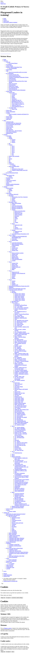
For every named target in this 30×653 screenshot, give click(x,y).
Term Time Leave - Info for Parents (14, 130)
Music (10, 162)
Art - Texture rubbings (19, 427)
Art (9, 157)
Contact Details (9, 65)
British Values (9, 116)
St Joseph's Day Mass (19, 480)
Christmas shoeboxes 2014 (20, 469)
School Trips (9, 128)
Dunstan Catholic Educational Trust (14, 67)
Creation (13, 521)
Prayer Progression (13, 557)
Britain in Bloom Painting (20, 403)
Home (4, 18)
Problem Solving (18, 396)
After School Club (10, 175)
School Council (9, 508)
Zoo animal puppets (19, 339)
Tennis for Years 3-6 (16, 105)
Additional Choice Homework (18, 273)
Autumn (13, 198)
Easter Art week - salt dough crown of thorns (21, 434)
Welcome (8, 62)
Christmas (14, 524)
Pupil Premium (12, 85)
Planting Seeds (18, 394)
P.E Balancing (18, 447)
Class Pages (8, 193)
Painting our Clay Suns (20, 393)
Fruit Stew (17, 446)
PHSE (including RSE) (14, 166)
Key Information (9, 73)
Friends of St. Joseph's (11, 180)
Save (13, 651)
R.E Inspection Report (14, 87)
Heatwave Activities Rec (17, 207)
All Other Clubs (12, 107)
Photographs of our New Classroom (20, 197)
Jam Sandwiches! (18, 410)
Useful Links (9, 118)
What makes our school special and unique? (15, 514)
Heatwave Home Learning (17, 253)
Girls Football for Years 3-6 (18, 106)
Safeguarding (9, 69)
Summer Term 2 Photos (20, 293)
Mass (16, 472)
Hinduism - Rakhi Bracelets (21, 317)
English (10, 138)
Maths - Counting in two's (20, 359)
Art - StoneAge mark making (21, 442)
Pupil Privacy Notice (13, 86)
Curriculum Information (17, 205)
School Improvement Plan (14, 76)
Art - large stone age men (20, 445)
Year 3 (13, 148)
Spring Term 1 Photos (19, 297)
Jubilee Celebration (13, 536)
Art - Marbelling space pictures (21, 320)
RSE (13, 167)
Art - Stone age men (19, 450)
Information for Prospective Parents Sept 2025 (19, 286)
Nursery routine (12, 511)
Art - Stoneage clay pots (20, 444)
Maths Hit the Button (16, 203)
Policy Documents (13, 83)
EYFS (10, 171)
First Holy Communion (11, 561)
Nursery (13, 291)
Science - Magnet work (20, 349)
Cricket (13, 95)
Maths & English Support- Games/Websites (17, 244)
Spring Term (14, 249)
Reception (11, 195)
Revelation (14, 526)
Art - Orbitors (18, 408)
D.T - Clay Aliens (18, 306)
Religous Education (16, 456)
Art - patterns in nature (19, 424)
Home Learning (9, 188)
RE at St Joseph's (13, 516)
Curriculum (8, 135)
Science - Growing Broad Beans (22, 314)
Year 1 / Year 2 (12, 235)
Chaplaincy (8, 543)
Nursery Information (10, 111)
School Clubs (9, 91)
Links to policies (9, 564)
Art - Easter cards (18, 325)
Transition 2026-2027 (13, 194)
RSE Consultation (13, 533)
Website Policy (6, 576)
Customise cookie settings (17, 597)
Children (5, 186)
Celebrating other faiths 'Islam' (15, 540)
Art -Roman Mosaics (19, 431)
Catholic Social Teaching (14, 535)
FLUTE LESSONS (19, 500)
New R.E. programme (19, 489)
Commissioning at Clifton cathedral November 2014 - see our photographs (21, 467)
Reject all (3, 597)
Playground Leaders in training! (10, 22)
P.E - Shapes (17, 441)
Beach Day (17, 387)
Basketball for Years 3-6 (17, 101)
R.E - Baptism (18, 347)
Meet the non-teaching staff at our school (18, 72)
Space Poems (17, 391)
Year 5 (13, 151)
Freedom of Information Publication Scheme (18, 77)
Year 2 (13, 147)
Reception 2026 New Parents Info (13, 123)
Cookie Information (7, 574)
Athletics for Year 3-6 (16, 100)
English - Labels (18, 345)
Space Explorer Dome (19, 412)
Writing (13, 141)
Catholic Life (6, 512)
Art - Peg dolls (18, 418)
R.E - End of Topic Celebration (21, 307)
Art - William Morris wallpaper (21, 422)
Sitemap (5, 573)
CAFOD (8, 568)
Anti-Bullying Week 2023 (17, 169)
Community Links (10, 567)
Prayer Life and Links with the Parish (14, 548)
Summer (13, 200)
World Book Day (18, 452)
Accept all (8, 597)
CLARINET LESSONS (20, 501)
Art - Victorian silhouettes (20, 421)
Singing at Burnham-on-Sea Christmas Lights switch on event (22, 504)
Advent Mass (17, 486)
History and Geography (14, 156)
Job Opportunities (13, 68)
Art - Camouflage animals (20, 331)
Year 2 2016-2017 (18, 384)
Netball (13, 97)
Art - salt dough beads (19, 437)
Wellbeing (11, 287)
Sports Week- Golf (19, 401)
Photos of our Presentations (21, 423)
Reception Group (18, 228)
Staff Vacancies (9, 129)
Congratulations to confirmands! (22, 475)
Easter (13, 529)
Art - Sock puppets (19, 415)
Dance (13, 96)
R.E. (16, 219)
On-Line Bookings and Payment (13, 124)
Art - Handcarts (18, 348)
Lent (13, 528)
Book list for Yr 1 (18, 212)
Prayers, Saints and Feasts (17, 522)
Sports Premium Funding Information (17, 90)
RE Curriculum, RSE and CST (13, 515)
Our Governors (9, 125)
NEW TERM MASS (19, 491)
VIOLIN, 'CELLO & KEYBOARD (19, 496)
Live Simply (11, 563)
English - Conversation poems (21, 372)
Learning (5, 134)
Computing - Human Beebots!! (21, 371)
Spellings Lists (15, 284)
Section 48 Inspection (11, 542)
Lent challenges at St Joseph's (21, 483)
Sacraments (14, 531)
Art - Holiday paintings (20, 380)
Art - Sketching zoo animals (21, 340)
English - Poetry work (19, 376)
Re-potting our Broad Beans (21, 305)
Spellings (17, 232)
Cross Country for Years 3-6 (18, 104)
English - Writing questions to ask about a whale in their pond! (22, 334)
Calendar (8, 179)
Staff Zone (8, 119)
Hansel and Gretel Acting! (20, 407)
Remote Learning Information (12, 184)
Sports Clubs (12, 92)
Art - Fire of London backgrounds (19, 378)
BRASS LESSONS (19, 498)
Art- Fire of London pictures (21, 370)
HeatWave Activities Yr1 (17, 208)
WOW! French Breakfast (20, 430)
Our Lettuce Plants (19, 386)
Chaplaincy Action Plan (14, 544)
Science (10, 144)
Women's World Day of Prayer (21, 482)
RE (9, 143)
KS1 (13, 153)
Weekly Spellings (18, 214)
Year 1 (13, 146)
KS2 (13, 155)
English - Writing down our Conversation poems (21, 368)
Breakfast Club (9, 177)
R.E (15, 438)
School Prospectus (13, 88)
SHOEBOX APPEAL (19, 488)
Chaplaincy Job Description (15, 545)
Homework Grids (18, 213)
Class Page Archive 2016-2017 (16, 289)
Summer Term (15, 250)
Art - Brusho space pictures (21, 321)
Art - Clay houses (18, 362)
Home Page (3, 3)
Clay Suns (17, 395)
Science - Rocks (18, 449)
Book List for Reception (20, 211)
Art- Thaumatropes (19, 419)
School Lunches (9, 127)
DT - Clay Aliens (18, 315)
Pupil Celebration (13, 559)
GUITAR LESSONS (19, 493)
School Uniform (9, 185)
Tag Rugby (14, 99)
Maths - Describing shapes (20, 342)
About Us (5, 60)
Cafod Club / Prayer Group (15, 550)
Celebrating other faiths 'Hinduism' (16, 538)
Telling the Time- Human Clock (22, 409)
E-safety (13, 204)
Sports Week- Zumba (19, 399)
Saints (10, 547)
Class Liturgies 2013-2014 (20, 484)
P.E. (15, 221)
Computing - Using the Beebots (21, 361)
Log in (2, 2)
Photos (10, 176)
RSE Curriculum (12, 534)
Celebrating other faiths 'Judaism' (16, 539)
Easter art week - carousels (20, 432)
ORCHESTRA (18, 502)
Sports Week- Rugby (19, 400)
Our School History (13, 63)
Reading (13, 139)
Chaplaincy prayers (13, 549)
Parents (5, 19)
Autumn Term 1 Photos (20, 300)
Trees (16, 319)
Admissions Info (9, 121)
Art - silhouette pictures (20, 413)
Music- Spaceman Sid (19, 404)
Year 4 (13, 149)
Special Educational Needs (12, 172)
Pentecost (14, 530)
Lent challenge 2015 (19, 460)
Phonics (13, 142)
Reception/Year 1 (15, 301)
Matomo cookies (7, 628)
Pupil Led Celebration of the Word (16, 556)
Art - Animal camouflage (20, 414)
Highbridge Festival (19, 494)
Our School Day (12, 79)
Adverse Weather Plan (14, 74)
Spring (13, 199)
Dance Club (14, 109)
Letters (7, 183)
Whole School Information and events (17, 288)
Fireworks (17, 440)
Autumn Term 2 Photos (20, 298)
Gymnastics (14, 93)
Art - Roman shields (19, 436)
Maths (10, 137)
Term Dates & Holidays (11, 132)
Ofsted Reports (12, 78)
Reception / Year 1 (13, 202)
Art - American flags (19, 324)
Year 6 (13, 152)
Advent (13, 525)
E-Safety (8, 113)
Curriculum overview (16, 520)
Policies (13, 519)
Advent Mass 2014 (19, 464)
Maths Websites (15, 258)
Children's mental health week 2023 (19, 170)
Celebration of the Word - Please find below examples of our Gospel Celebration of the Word (18, 553)
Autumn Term (15, 247)
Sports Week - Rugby (19, 316)
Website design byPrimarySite (10, 581)
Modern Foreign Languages (18, 506)
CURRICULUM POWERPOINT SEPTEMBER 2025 (19, 237)
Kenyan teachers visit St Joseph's (22, 479)
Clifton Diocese (9, 566)
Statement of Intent (16, 517)
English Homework (16, 267)
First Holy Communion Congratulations (20, 474)
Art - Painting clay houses (20, 358)
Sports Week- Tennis (19, 398)
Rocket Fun (17, 303)
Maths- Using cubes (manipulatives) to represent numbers (21, 365)
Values (7, 558)
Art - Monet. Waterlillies (20, 428)
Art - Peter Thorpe (19, 323)
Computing (11, 163)
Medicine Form (9, 133)
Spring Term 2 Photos (19, 296)
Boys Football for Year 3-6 (17, 102)
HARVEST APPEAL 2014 (21, 470)
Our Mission (9, 64)
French (10, 158)
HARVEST (17, 487)
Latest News (6, 21)
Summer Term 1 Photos (20, 295)
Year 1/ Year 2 (15, 302)
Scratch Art (17, 385)
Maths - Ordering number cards (21, 353)
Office (4, 120)
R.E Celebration (18, 335)
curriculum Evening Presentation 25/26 (20, 233)
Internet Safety (15, 240)
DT (9, 161)
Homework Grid (18, 231)
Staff (7, 71)
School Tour (9, 110)
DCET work (9, 562)
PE (9, 160)
